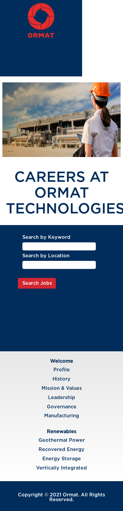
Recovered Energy (61, 449)
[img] (41, 20)
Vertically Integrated (61, 468)
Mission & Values (61, 388)
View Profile (105, 41)
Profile (61, 370)
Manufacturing (61, 415)
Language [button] (100, 34)
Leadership (61, 397)
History (61, 379)
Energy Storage (61, 458)
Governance (61, 407)
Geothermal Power (62, 440)
